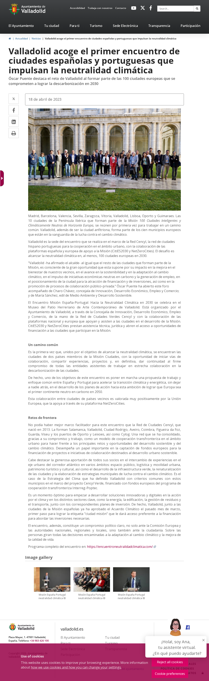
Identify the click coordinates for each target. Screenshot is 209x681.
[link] (77, 8)
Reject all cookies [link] (170, 662)
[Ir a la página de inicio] (15, 9)
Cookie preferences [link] (170, 673)
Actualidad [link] (21, 38)
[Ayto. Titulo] (25, 627)
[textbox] (175, 9)
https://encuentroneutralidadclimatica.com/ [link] (121, 546)
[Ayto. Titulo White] (33, 9)
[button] (197, 9)
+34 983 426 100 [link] (39, 640)
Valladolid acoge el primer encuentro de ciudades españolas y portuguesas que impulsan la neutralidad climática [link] (110, 38)
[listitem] (21, 26)
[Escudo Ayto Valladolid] (13, 627)
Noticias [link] (36, 38)
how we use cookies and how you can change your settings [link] (76, 667)
